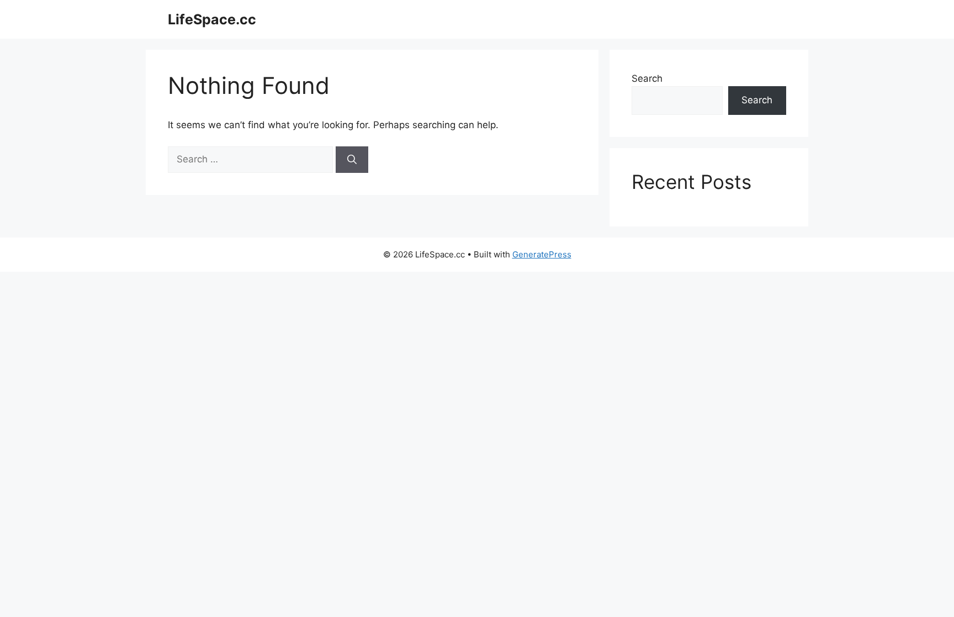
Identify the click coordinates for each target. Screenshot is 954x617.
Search (647, 78)
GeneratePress (541, 254)
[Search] (352, 159)
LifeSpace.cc (212, 19)
